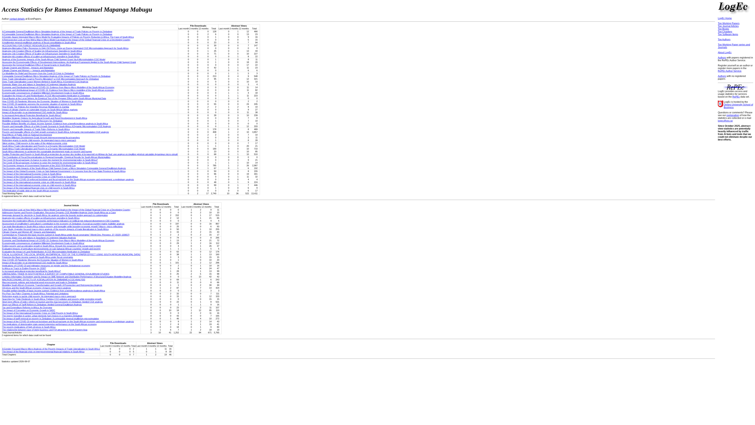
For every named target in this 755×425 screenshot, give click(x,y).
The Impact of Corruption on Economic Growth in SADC (28, 310)
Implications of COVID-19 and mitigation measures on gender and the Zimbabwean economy (46, 265)
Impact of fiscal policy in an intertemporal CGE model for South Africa (34, 112)
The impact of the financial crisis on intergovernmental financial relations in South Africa (43, 351)
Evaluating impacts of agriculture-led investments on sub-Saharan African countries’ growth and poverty (51, 249)
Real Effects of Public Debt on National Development (27, 135)
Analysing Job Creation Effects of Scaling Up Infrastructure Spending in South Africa (42, 51)
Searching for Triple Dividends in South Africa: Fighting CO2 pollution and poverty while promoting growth (51, 299)
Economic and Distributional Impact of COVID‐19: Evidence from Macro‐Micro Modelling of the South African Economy (58, 87)
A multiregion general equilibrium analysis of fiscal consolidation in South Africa (39, 42)
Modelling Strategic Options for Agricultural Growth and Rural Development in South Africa (44, 118)
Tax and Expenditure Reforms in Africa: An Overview (27, 307)
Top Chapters (725, 31)
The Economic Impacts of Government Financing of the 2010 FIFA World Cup (39, 165)
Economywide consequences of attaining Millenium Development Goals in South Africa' (43, 243)
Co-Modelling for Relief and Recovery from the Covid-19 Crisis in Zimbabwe (38, 73)
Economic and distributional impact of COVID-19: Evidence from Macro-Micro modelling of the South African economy (58, 90)
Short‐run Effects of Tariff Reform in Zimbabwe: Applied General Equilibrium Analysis (42, 304)
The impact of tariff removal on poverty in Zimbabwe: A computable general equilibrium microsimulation (50, 318)
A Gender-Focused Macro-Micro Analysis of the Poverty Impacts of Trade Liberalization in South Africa (51, 349)
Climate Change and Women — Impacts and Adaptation (28, 70)
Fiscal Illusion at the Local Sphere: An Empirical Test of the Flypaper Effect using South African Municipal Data (54, 98)
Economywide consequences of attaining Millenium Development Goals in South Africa (43, 93)
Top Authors (724, 39)
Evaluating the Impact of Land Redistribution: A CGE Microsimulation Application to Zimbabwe (46, 95)
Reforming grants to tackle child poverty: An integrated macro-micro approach (39, 140)
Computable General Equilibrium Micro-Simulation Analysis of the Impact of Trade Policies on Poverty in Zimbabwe (56, 76)
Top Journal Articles (728, 26)
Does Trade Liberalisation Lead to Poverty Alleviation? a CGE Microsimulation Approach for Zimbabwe (50, 79)
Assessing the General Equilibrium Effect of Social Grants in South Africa (36, 65)
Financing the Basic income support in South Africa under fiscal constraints (37, 257)
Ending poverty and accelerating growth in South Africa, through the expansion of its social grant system (51, 246)
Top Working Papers (728, 23)
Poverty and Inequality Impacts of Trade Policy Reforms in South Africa (36, 129)
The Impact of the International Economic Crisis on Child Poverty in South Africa (40, 177)
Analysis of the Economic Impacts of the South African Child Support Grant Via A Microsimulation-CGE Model (53, 59)
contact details (17, 19)
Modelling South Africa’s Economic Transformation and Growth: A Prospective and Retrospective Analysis (52, 285)
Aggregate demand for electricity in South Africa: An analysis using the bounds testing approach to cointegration (55, 215)
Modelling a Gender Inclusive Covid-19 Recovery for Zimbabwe (32, 121)
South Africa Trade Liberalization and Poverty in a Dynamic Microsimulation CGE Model (43, 146)
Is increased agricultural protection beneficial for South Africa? (31, 271)
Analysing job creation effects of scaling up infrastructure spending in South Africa (40, 56)
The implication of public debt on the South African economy (30, 190)
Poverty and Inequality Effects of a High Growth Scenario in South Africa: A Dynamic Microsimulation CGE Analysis (56, 126)
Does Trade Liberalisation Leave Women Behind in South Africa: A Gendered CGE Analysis (45, 81)
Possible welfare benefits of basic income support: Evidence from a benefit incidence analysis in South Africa (53, 290)
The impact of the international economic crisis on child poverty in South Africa (39, 182)
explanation (732, 115)
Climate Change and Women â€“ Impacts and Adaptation (29, 232)
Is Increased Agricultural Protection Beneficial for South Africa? (31, 115)
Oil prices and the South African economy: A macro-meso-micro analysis (36, 288)
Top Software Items (728, 34)
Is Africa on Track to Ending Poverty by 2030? (24, 268)
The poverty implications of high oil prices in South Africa (28, 327)
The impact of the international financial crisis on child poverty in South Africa (38, 188)
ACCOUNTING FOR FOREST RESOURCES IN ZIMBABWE (31, 45)
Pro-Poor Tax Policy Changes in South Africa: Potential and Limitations (35, 293)
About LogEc (725, 52)
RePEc (736, 96)
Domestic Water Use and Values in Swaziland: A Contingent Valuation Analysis (39, 84)
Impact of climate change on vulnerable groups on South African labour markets (40, 109)
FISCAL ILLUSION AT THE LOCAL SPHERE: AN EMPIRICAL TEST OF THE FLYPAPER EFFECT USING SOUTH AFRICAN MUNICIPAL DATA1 (71, 254)
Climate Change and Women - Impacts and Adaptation (27, 68)
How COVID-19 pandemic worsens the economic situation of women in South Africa (42, 104)
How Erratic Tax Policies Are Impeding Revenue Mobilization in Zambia (35, 107)
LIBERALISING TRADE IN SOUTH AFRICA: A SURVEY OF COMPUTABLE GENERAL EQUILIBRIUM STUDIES (55, 274)
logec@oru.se (725, 120)
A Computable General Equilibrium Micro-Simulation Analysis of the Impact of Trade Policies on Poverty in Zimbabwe (57, 31)
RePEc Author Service (729, 71)
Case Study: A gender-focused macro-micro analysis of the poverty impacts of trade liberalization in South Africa (55, 229)
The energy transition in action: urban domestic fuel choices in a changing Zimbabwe (42, 316)
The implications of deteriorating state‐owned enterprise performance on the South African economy (49, 324)
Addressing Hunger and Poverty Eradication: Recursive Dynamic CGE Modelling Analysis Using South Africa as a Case (59, 212)
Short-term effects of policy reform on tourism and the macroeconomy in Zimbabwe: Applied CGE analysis (52, 302)
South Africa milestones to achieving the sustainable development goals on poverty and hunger (47, 151)
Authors (722, 57)
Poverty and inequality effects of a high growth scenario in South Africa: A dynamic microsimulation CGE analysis (55, 132)
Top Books (723, 29)
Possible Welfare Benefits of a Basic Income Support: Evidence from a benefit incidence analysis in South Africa (55, 123)
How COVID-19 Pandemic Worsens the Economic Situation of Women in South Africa (42, 101)
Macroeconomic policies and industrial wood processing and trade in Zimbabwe (39, 282)
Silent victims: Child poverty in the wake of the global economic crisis (34, 143)
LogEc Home (725, 18)
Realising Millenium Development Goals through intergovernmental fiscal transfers (41, 137)
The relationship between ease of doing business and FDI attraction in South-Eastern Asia (44, 330)
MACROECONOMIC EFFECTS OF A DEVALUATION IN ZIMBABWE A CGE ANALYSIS (43, 279)
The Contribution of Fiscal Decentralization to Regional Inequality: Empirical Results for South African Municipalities (56, 157)
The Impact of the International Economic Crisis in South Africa (31, 174)
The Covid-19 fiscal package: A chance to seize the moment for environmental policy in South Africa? (50, 160)
